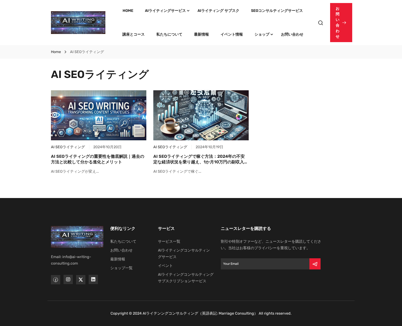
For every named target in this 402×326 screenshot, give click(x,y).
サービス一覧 (169, 241)
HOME (128, 10)
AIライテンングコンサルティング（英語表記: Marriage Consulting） (200, 313)
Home (56, 52)
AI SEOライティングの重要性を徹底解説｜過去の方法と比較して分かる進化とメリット (97, 159)
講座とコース (133, 34)
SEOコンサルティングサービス (277, 10)
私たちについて (169, 34)
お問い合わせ (292, 34)
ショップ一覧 (121, 268)
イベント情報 (232, 34)
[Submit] (315, 263)
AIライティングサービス (165, 10)
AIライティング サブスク (218, 10)
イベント (165, 265)
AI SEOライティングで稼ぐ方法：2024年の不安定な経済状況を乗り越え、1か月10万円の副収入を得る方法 (200, 162)
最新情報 (201, 34)
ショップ (262, 34)
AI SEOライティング (68, 147)
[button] (341, 22)
